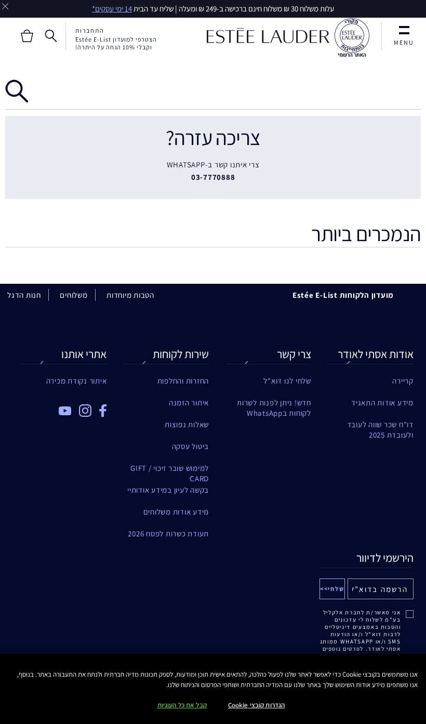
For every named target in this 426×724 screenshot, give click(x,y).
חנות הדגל (24, 295)
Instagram (85, 410)
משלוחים (73, 295)
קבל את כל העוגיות (182, 705)
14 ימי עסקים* (112, 9)
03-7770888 (213, 177)
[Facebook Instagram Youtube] (63, 407)
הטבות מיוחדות (130, 295)
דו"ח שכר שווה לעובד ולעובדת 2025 (380, 424)
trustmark (352, 38)
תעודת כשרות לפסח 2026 (168, 533)
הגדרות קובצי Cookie (256, 705)
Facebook (102, 410)
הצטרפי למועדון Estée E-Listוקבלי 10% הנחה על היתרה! (116, 43)
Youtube (65, 410)
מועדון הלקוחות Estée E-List (343, 295)
